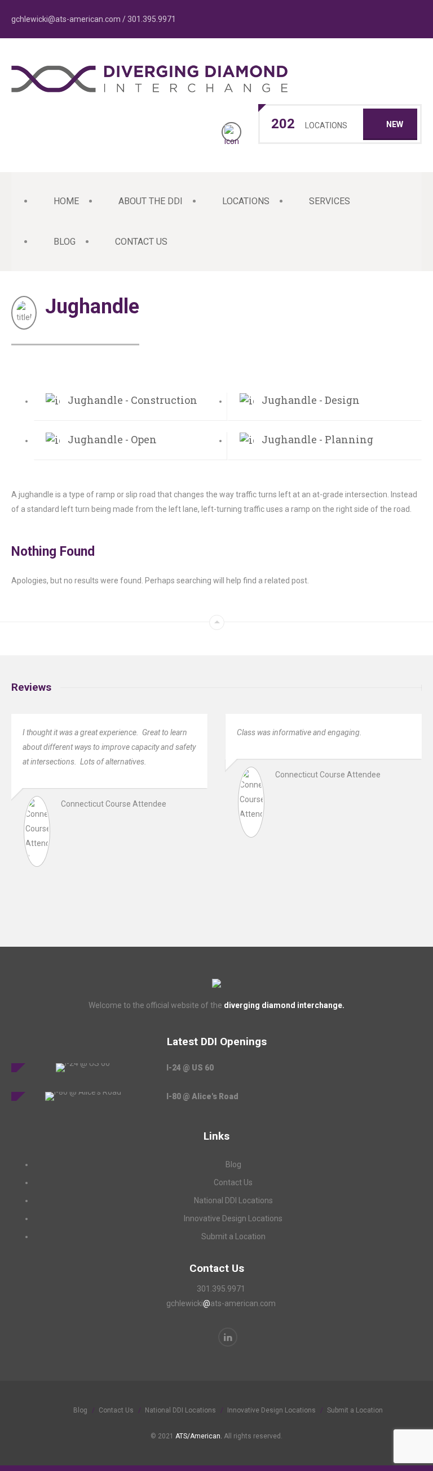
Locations (245, 201)
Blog (65, 241)
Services (329, 201)
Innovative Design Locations (233, 1218)
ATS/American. (198, 1436)
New (394, 124)
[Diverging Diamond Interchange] (149, 86)
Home (66, 201)
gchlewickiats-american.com (221, 1303)
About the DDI (150, 201)
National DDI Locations (233, 1200)
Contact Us (141, 241)
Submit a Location (233, 1236)
